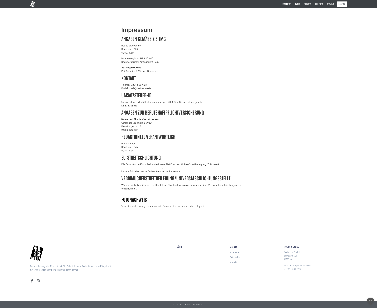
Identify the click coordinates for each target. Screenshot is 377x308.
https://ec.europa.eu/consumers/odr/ (141, 167)
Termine (330, 4)
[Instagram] (38, 280)
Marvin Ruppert (197, 206)
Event (297, 4)
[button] (370, 301)
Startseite (286, 4)
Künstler (319, 4)
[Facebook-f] (32, 280)
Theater (307, 4)
